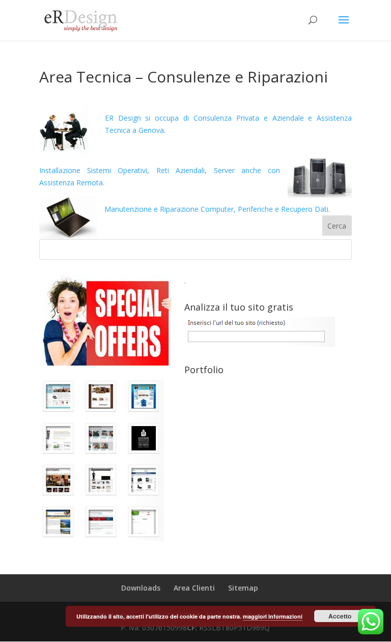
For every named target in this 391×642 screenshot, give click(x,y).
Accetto (339, 616)
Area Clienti (194, 588)
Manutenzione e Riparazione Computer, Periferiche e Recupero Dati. (217, 209)
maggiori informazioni (272, 616)
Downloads (140, 588)
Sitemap (243, 588)
